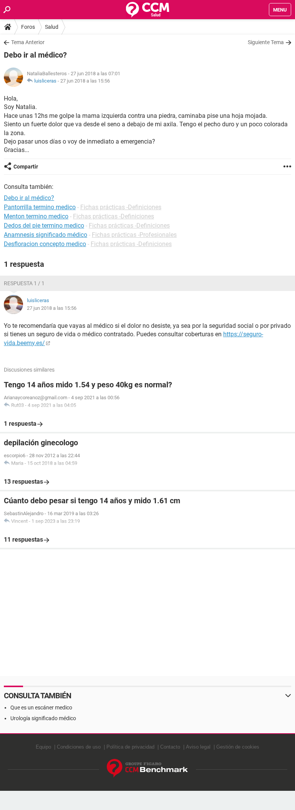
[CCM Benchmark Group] (147, 768)
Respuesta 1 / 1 (24, 283)
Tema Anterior (28, 42)
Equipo (43, 747)
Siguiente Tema (266, 42)
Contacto (170, 747)
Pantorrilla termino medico (40, 207)
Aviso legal (198, 747)
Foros (28, 27)
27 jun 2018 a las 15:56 (85, 81)
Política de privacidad (130, 747)
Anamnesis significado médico (45, 234)
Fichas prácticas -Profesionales (134, 234)
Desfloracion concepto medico (45, 244)
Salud (51, 27)
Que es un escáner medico (41, 707)
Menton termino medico (36, 216)
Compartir (25, 167)
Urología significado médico (43, 718)
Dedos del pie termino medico (44, 225)
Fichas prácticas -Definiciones (120, 207)
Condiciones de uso (79, 747)
